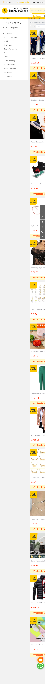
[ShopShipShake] (15, 10)
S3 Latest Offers (24, 2)
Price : (32, 26)
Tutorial (8, 2)
